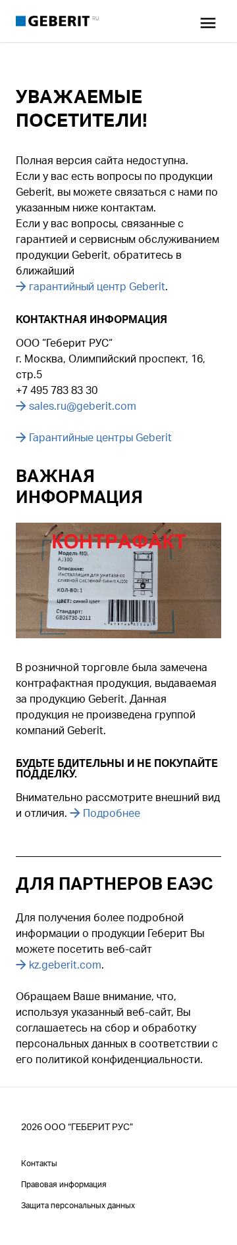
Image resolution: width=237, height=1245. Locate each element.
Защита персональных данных (78, 1205)
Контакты (39, 1163)
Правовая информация (64, 1184)
